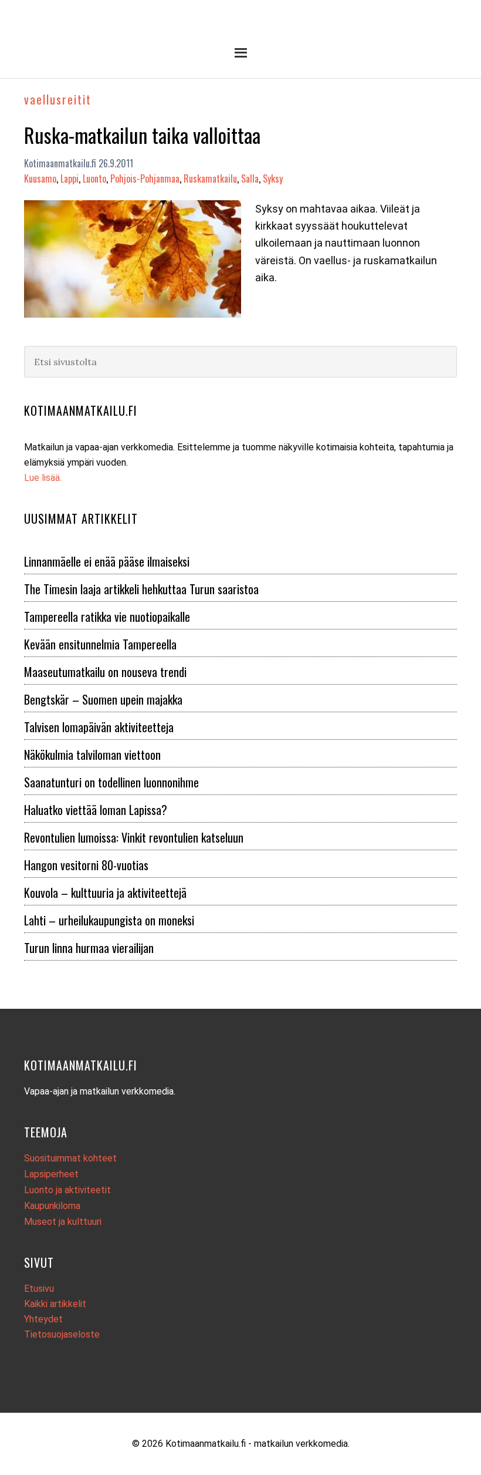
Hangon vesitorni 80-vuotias (86, 865)
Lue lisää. (43, 477)
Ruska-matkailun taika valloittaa (142, 135)
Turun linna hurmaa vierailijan (89, 948)
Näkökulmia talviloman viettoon (92, 754)
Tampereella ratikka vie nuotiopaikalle (107, 616)
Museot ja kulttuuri (62, 1221)
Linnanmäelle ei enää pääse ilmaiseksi (106, 561)
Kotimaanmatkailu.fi (240, 25)
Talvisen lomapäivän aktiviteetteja (99, 727)
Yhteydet (43, 1319)
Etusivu (39, 1288)
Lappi (69, 178)
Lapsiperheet (51, 1174)
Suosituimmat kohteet (70, 1158)
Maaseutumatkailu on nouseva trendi (105, 672)
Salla (250, 178)
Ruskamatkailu (210, 178)
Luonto (94, 178)
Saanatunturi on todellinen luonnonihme (111, 782)
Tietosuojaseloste (62, 1334)
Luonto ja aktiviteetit (67, 1190)
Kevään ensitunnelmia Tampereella (100, 644)
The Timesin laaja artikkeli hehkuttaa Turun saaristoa (141, 589)
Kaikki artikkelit (55, 1303)
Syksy (273, 178)
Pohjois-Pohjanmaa (144, 178)
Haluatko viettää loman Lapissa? (95, 810)
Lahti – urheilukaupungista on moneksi (109, 920)
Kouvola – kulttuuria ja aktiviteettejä (105, 892)
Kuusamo (40, 178)
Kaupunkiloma (52, 1205)
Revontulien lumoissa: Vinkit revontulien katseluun (133, 837)
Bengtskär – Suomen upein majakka (103, 699)
